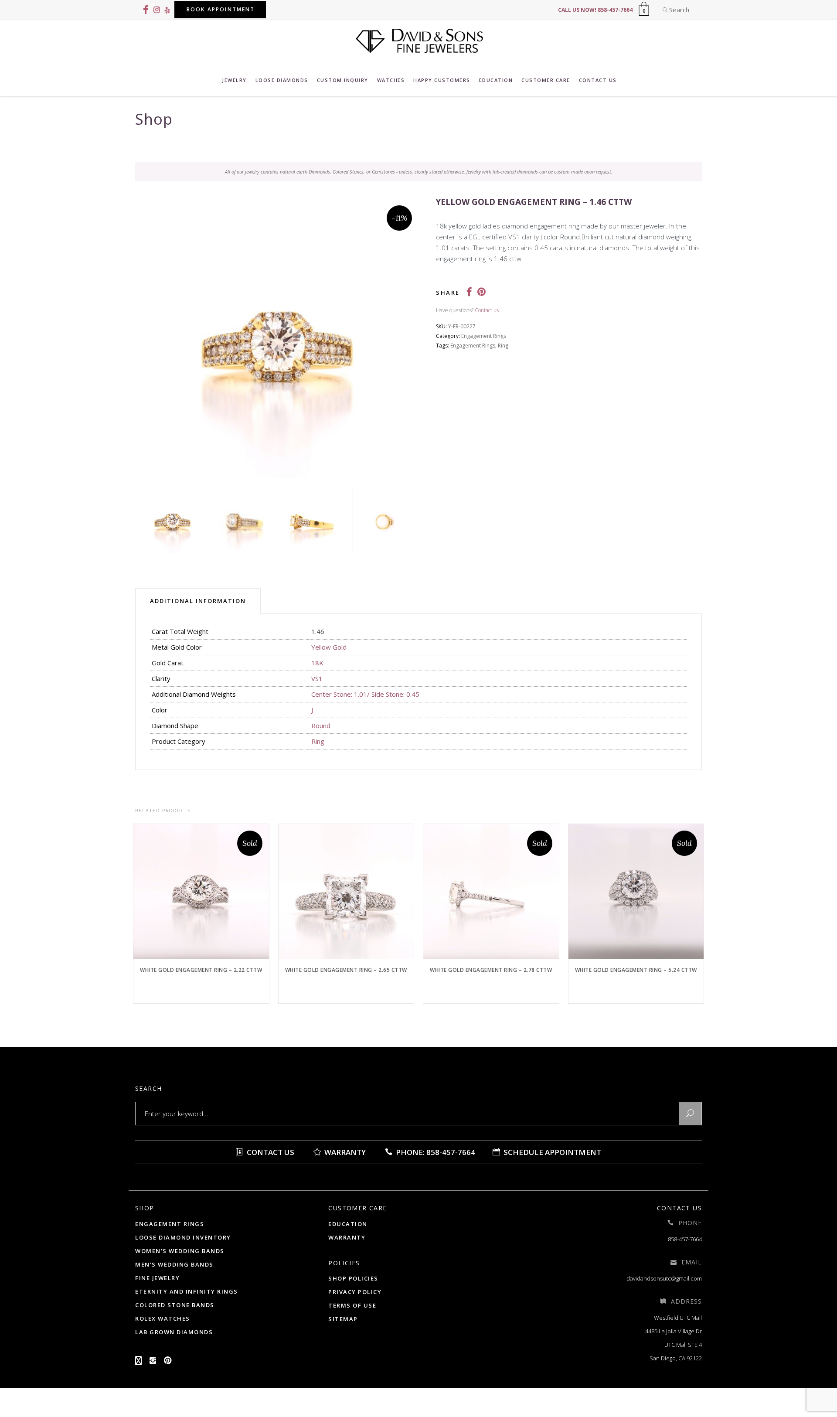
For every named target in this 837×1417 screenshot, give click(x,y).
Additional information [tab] (198, 601)
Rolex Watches (162, 1318)
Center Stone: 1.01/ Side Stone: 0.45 (365, 694)
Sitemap (343, 1319)
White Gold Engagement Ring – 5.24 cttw (636, 970)
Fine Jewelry (157, 1278)
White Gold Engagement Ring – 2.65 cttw (346, 970)
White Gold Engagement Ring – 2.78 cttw (491, 970)
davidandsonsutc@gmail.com (664, 1278)
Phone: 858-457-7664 (434, 1152)
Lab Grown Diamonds (174, 1332)
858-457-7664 (685, 1239)
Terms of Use (352, 1305)
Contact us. (487, 310)
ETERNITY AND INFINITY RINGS (186, 1291)
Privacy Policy (354, 1292)
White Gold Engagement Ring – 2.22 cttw (201, 970)
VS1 (317, 678)
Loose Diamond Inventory (183, 1237)
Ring (503, 345)
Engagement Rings (483, 336)
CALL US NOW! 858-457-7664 (595, 10)
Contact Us (269, 1152)
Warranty (344, 1152)
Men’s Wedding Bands (174, 1264)
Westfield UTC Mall (678, 1318)
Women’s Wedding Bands (180, 1251)
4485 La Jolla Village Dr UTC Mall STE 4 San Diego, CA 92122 (673, 1344)
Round (320, 725)
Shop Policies (353, 1278)
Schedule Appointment (551, 1152)
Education (347, 1224)
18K (317, 662)
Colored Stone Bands (174, 1305)
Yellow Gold (329, 647)
